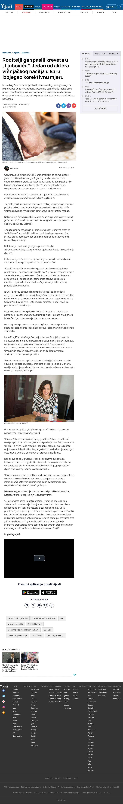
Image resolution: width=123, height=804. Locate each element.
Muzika (58, 689)
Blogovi (49, 778)
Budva (90, 705)
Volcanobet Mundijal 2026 (35, 692)
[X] (33, 605)
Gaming (58, 699)
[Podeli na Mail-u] (74, 105)
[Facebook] (27, 605)
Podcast (16, 705)
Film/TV (58, 696)
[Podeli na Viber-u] (68, 105)
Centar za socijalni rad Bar (44, 618)
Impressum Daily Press (85, 787)
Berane (91, 699)
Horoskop (67, 708)
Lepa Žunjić (37, 635)
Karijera (29, 792)
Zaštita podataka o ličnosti (91, 792)
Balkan (51, 689)
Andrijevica (92, 692)
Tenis (33, 705)
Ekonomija (16, 696)
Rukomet (34, 708)
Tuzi (89, 761)
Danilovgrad (92, 711)
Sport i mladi (33, 737)
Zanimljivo (59, 692)
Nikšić (90, 733)
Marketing (117, 686)
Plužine (91, 742)
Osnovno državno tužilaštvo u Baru (23, 629)
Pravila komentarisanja (66, 787)
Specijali (68, 778)
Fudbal (33, 699)
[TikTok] (51, 605)
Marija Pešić (14, 168)
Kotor (90, 727)
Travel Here (102, 692)
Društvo (15, 692)
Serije (75, 696)
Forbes (27, 686)
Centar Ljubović (35, 624)
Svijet (51, 686)
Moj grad (92, 686)
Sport (33, 686)
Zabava (58, 686)
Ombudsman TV (17, 731)
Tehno (15, 720)
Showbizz (58, 702)
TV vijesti (75, 687)
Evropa (51, 692)
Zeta (90, 767)
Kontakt (116, 787)
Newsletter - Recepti (71, 792)
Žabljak (91, 770)
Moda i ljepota (66, 694)
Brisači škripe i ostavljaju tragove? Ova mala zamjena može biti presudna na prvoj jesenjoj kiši (101, 64)
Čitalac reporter (18, 792)
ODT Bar (47, 629)
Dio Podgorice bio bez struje (97, 82)
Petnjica (91, 736)
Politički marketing (116, 697)
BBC (76, 778)
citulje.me (113, 7)
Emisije (75, 692)
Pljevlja (90, 748)
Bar (61, 618)
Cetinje (91, 708)
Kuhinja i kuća (67, 700)
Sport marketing (34, 743)
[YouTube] (39, 605)
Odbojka (34, 727)
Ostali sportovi (34, 715)
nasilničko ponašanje (17, 635)
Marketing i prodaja (103, 787)
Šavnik (90, 755)
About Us (107, 792)
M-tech (15, 717)
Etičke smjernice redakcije (31, 787)
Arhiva (58, 778)
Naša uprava (17, 736)
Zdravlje (67, 689)
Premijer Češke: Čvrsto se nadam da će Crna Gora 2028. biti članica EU (100, 90)
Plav (89, 739)
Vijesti (15, 686)
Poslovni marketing (116, 691)
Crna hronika (17, 699)
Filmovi (75, 699)
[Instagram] (45, 605)
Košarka (34, 702)
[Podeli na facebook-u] (58, 105)
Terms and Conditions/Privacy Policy (48, 792)
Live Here (101, 696)
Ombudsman (17, 727)
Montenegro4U (105, 686)
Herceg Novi (91, 719)
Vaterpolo (34, 711)
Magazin (44, 686)
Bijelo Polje (92, 702)
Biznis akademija (16, 712)
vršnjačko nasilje (15, 624)
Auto (14, 708)
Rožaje (90, 752)
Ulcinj (90, 764)
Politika (15, 689)
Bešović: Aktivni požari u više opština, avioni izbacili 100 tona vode (101, 100)
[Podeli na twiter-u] (63, 105)
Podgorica (92, 689)
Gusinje (91, 714)
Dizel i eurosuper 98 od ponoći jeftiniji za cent (101, 74)
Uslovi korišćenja (49, 787)
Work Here (102, 689)
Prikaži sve (100, 108)
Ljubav (66, 705)
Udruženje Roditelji (55, 635)
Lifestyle (68, 686)
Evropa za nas (51, 700)
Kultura (15, 702)
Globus (51, 696)
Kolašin (90, 724)
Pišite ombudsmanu (11, 787)
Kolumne (83, 686)
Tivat (90, 758)
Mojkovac (91, 730)
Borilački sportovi (34, 731)
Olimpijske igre (34, 722)
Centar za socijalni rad (18, 618)
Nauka (15, 724)
